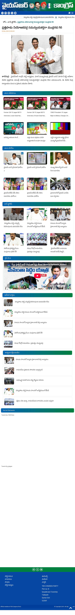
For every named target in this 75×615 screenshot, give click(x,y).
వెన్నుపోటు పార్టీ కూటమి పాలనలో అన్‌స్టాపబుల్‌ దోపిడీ (30, 312)
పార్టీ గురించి (9, 576)
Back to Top (70, 607)
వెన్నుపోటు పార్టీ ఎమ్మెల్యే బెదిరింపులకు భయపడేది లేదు (30, 17)
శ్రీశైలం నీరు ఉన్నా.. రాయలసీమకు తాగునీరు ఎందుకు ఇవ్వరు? (35, 401)
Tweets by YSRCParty (7, 415)
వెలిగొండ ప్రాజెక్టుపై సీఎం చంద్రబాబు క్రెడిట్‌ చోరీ (28, 333)
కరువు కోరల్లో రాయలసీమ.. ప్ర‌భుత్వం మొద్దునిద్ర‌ (28, 343)
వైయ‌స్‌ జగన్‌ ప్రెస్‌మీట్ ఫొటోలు (36, 167)
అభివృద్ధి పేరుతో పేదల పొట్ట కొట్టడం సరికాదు (30, 380)
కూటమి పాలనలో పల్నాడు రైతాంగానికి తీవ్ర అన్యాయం (30, 322)
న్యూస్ (44, 582)
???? (69, 12)
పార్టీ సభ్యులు (9, 585)
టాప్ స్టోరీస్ (12, 22)
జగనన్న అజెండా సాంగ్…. (12, 137)
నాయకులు (8, 579)
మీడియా (45, 579)
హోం (4, 22)
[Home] (37, 5)
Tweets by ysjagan (6, 466)
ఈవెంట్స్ (45, 576)
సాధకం (7, 582)
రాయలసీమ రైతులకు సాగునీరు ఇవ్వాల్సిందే (29, 370)
